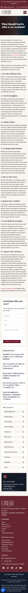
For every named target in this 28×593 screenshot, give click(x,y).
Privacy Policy (20, 513)
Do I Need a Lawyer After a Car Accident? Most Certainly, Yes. (14, 385)
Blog (3, 531)
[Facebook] (3, 568)
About (3, 522)
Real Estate (5, 549)
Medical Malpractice (7, 542)
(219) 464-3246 (7, 488)
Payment (4, 515)
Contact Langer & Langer (8, 288)
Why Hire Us (5, 524)
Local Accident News (7, 533)
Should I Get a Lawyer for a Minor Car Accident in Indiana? (13, 356)
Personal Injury (6, 540)
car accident (16, 55)
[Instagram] (8, 568)
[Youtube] (21, 568)
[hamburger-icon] (24, 12)
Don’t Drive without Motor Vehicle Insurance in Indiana (14, 375)
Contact (4, 528)
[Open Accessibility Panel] (3, 590)
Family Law (5, 546)
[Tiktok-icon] (16, 568)
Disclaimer (5, 513)
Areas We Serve (6, 526)
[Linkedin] (12, 568)
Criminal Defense (7, 551)
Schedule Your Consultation (12, 341)
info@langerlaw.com (9, 486)
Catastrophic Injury (7, 544)
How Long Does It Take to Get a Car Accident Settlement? (13, 366)
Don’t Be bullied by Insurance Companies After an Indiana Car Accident (12, 395)
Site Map (11, 513)
